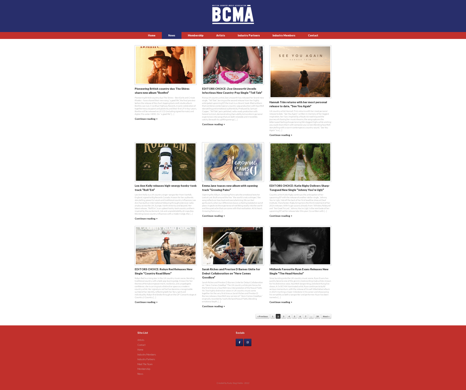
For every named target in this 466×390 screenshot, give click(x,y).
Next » (326, 316)
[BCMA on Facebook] (239, 342)
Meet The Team (145, 364)
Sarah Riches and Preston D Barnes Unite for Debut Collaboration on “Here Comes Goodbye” (231, 273)
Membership (196, 35)
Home (151, 35)
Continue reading (145, 118)
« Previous (262, 316)
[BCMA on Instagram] (247, 342)
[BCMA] (233, 14)
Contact (313, 35)
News (171, 35)
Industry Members (284, 35)
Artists (220, 35)
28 (317, 316)
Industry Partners (249, 35)
